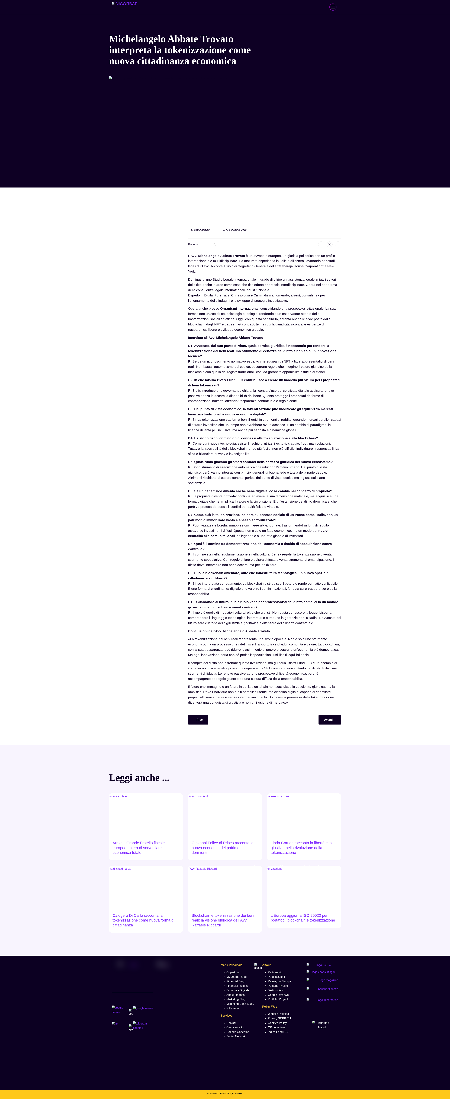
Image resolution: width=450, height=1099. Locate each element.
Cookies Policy (277, 1023)
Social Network (235, 1036)
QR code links (276, 1027)
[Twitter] (330, 244)
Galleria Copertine (237, 1031)
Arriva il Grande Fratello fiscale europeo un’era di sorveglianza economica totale (138, 848)
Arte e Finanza (235, 994)
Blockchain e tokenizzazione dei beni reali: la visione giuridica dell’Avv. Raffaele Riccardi (223, 920)
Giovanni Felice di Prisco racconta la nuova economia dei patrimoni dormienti (222, 848)
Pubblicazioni (276, 976)
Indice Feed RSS (278, 1031)
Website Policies (278, 1013)
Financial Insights (237, 985)
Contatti (231, 1023)
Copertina (232, 972)
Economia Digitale (237, 990)
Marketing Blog (235, 999)
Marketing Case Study (240, 1003)
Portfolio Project (278, 999)
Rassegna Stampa (279, 981)
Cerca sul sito (234, 1027)
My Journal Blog (236, 976)
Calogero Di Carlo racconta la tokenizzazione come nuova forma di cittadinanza (143, 920)
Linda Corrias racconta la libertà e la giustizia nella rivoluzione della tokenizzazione (301, 848)
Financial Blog (235, 981)
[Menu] (333, 7)
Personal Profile (278, 985)
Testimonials (276, 990)
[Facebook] (321, 244)
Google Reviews (278, 994)
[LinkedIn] (338, 244)
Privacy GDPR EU (279, 1018)
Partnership (275, 972)
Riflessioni (233, 1008)
